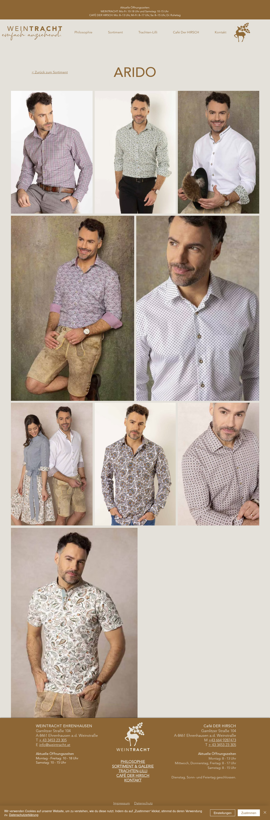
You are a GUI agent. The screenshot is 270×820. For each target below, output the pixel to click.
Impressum (121, 803)
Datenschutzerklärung (23, 815)
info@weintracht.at (54, 744)
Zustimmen (248, 813)
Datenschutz (143, 803)
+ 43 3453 (47, 740)
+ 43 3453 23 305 (222, 744)
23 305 (61, 740)
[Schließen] (264, 813)
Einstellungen (223, 813)
